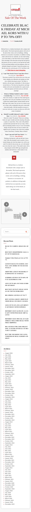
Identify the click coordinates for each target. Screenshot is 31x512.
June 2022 (8, 448)
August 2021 (9, 468)
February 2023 (9, 433)
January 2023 (9, 435)
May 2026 (8, 359)
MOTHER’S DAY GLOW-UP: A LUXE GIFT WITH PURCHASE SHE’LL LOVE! (16, 313)
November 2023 (9, 416)
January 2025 (9, 389)
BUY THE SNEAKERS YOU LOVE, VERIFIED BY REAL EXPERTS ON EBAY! (16, 336)
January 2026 (9, 366)
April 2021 (8, 475)
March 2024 (8, 408)
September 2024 (9, 397)
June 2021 (8, 471)
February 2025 (9, 387)
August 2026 (9, 353)
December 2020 (9, 483)
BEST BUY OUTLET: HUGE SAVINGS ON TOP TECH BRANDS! (16, 290)
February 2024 (9, 410)
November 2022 (9, 439)
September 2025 (9, 374)
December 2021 (9, 460)
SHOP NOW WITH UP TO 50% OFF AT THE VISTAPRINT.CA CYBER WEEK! (17, 217)
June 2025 (8, 380)
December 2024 (9, 391)
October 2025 (9, 372)
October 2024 (9, 395)
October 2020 (9, 487)
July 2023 (8, 424)
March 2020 (8, 498)
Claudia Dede (5, 41)
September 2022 (9, 443)
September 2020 (9, 489)
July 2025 (8, 378)
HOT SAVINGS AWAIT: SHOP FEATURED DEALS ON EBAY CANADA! (16, 300)
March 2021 (8, 477)
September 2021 (9, 466)
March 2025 (8, 385)
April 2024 (8, 406)
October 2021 (9, 464)
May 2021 (8, 473)
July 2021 (8, 469)
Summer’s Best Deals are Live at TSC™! (16, 259)
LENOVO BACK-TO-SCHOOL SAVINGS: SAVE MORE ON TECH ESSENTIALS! (16, 265)
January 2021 (9, 481)
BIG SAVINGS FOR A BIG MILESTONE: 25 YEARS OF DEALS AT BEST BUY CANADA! (16, 328)
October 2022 (9, 441)
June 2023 (8, 425)
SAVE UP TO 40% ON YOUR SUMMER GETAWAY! (16, 284)
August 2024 (9, 399)
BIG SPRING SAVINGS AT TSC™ (16, 295)
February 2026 (9, 364)
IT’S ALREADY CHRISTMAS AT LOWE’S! (9, 210)
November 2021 (9, 462)
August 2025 (9, 376)
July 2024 (8, 401)
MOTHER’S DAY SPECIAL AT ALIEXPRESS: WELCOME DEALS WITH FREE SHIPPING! (17, 320)
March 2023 (8, 431)
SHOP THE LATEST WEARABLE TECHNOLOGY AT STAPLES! (16, 272)
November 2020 (9, 485)
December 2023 (9, 414)
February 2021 (9, 479)
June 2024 (8, 403)
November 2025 (9, 370)
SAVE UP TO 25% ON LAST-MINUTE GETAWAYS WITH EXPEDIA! (16, 306)
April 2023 (8, 429)
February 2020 (9, 500)
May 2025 (8, 382)
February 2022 (9, 456)
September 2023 (9, 420)
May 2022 (8, 450)
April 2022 (8, 452)
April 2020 (8, 496)
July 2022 (8, 446)
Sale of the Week (15, 17)
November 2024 (9, 393)
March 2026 (8, 362)
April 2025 (8, 383)
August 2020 (9, 490)
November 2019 (9, 504)
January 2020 (9, 502)
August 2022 (9, 445)
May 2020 (8, 494)
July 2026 (8, 355)
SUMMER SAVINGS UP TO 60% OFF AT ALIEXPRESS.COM (16, 278)
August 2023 (9, 422)
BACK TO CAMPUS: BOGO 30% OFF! (16, 247)
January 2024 (9, 412)
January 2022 (9, 458)
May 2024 (8, 404)
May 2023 (8, 427)
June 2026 (8, 357)
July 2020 (8, 492)
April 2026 (8, 360)
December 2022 (9, 437)
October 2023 (9, 418)
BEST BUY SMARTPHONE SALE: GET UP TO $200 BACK (17, 253)
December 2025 (9, 368)
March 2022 (8, 454)
